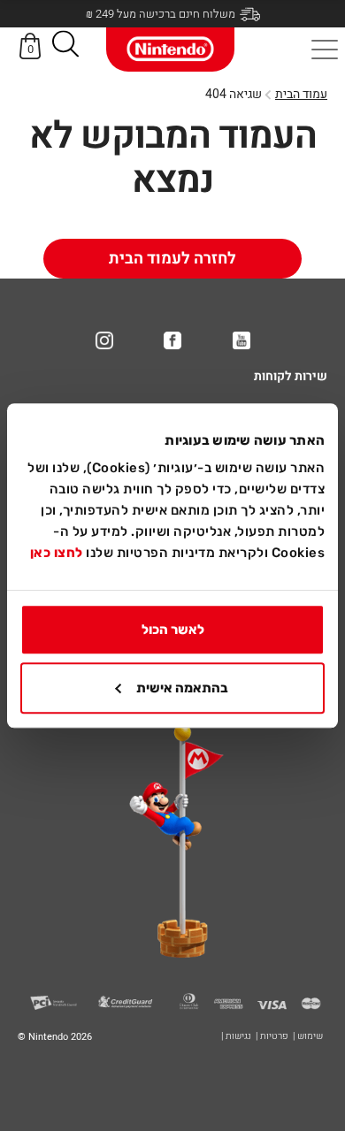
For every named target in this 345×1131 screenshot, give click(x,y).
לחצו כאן (56, 553)
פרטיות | (272, 1035)
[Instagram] (104, 340)
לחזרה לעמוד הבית (172, 259)
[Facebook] (172, 340)
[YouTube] (241, 340)
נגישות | (236, 1035)
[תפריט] (324, 49)
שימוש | (308, 1035)
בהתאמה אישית (182, 688)
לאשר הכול (173, 630)
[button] (65, 47)
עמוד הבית (301, 94)
